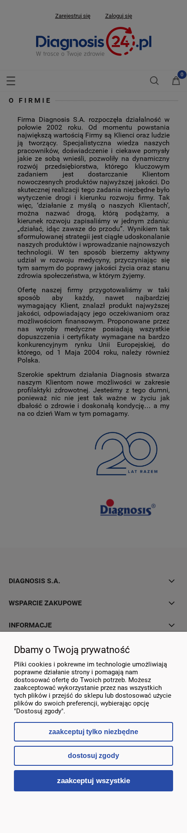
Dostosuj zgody (93, 755)
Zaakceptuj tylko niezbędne (93, 731)
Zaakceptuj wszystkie (93, 780)
